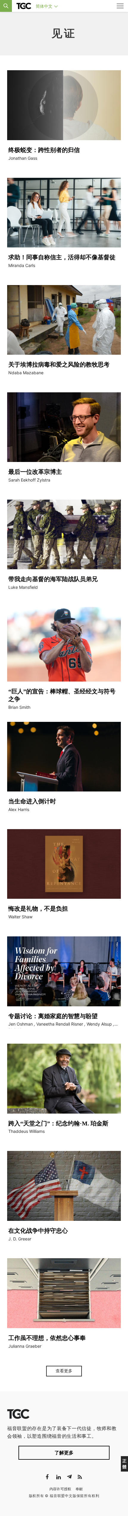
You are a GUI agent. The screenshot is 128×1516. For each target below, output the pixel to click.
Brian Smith (19, 707)
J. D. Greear (19, 1238)
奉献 (79, 1489)
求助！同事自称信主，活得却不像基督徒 (61, 257)
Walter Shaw (20, 916)
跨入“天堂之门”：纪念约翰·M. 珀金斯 (58, 1123)
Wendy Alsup (99, 1023)
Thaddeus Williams (26, 1131)
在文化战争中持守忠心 (38, 1230)
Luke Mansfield (23, 587)
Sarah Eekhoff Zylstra (29, 479)
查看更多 (64, 1370)
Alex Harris (18, 809)
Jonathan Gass (22, 158)
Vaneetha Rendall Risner (59, 1023)
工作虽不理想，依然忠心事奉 (47, 1338)
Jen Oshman (20, 1023)
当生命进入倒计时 (32, 801)
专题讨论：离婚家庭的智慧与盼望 (53, 1016)
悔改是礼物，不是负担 (38, 908)
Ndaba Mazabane (25, 372)
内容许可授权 (60, 1489)
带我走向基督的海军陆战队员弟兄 (53, 579)
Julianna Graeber (24, 1346)
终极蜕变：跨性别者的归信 (44, 150)
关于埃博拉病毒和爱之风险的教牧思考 (59, 364)
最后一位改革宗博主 (35, 471)
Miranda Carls (21, 265)
